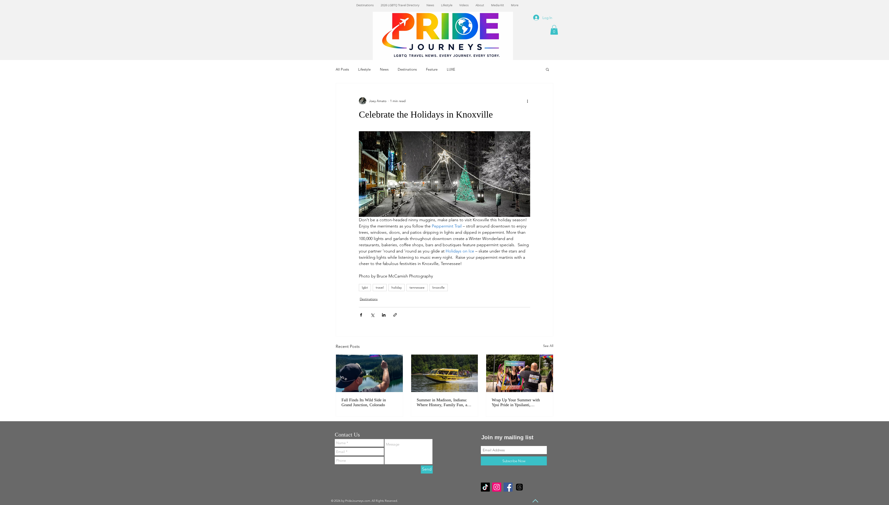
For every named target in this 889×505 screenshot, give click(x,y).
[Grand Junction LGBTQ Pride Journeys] (369, 373)
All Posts (342, 69)
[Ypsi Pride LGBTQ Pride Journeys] (519, 373)
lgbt (365, 287)
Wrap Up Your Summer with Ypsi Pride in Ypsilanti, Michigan (516, 402)
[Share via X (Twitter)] (372, 315)
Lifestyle (364, 69)
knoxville (438, 287)
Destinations (407, 69)
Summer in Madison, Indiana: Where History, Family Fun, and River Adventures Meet (444, 402)
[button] (554, 30)
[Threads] (519, 487)
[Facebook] (508, 487)
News (384, 69)
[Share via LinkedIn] (384, 315)
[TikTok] (485, 487)
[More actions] (527, 101)
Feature (432, 69)
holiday (396, 287)
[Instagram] (496, 487)
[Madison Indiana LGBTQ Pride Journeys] (444, 373)
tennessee (417, 287)
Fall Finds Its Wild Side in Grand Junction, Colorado (363, 402)
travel (380, 287)
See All (548, 346)
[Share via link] (395, 315)
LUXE (451, 69)
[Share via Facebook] (361, 315)
